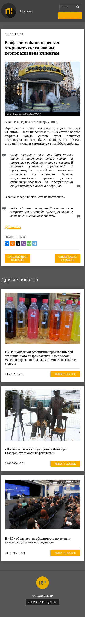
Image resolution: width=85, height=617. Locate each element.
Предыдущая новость (17, 258)
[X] (18, 243)
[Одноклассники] (12, 243)
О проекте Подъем (42, 602)
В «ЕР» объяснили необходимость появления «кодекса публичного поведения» (37, 540)
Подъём (26, 11)
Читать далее (65, 374)
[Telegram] (34, 243)
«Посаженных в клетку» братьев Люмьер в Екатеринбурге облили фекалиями (36, 451)
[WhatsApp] (29, 243)
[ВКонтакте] (7, 243)
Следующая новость (67, 258)
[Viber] (23, 243)
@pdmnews (13, 227)
